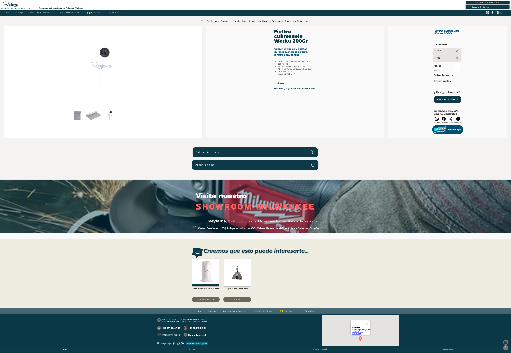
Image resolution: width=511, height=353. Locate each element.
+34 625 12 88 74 (197, 328)
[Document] (313, 152)
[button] (19, 12)
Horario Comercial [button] (197, 335)
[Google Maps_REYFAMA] (500, 13)
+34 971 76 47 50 (171, 328)
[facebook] (492, 13)
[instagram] (496, 13)
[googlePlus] (182, 343)
